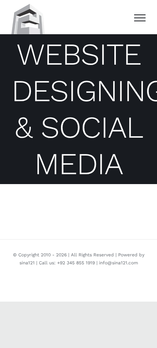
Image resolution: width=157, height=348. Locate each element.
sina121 (27, 262)
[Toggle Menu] (140, 17)
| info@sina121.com (116, 262)
